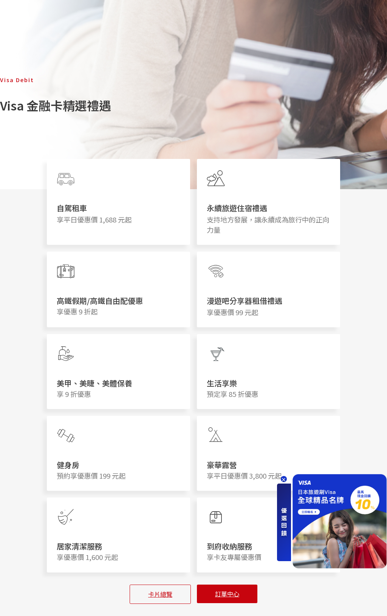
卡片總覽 (160, 594)
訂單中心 (227, 593)
